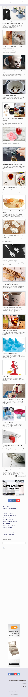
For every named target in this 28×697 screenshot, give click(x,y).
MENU (25, 2)
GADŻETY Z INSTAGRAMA (9, 533)
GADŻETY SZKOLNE (7, 527)
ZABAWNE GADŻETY (8, 519)
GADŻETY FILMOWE (7, 517)
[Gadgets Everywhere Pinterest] (18, 500)
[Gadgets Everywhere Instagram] (14, 500)
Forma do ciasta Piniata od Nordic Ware (13, 399)
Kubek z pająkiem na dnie (9, 95)
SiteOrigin (13, 694)
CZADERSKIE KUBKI (7, 510)
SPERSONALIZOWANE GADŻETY (10, 521)
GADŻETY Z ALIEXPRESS (8, 534)
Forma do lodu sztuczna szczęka (11, 143)
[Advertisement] (14, 607)
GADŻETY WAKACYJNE (8, 512)
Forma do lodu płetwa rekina (10, 353)
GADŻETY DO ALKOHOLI (9, 525)
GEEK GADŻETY (6, 506)
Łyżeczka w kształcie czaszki (10, 260)
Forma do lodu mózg (8, 422)
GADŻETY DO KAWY (7, 514)
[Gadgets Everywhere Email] (18, 674)
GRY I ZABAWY (6, 523)
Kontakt (24, 683)
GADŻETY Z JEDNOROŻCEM (9, 508)
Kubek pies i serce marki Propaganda (12, 307)
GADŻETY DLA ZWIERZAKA (9, 515)
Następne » (23, 476)
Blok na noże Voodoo (8, 376)
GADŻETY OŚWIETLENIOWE (9, 529)
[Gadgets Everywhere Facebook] (10, 500)
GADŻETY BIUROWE (7, 531)
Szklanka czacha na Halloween (10, 330)
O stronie (23, 686)
